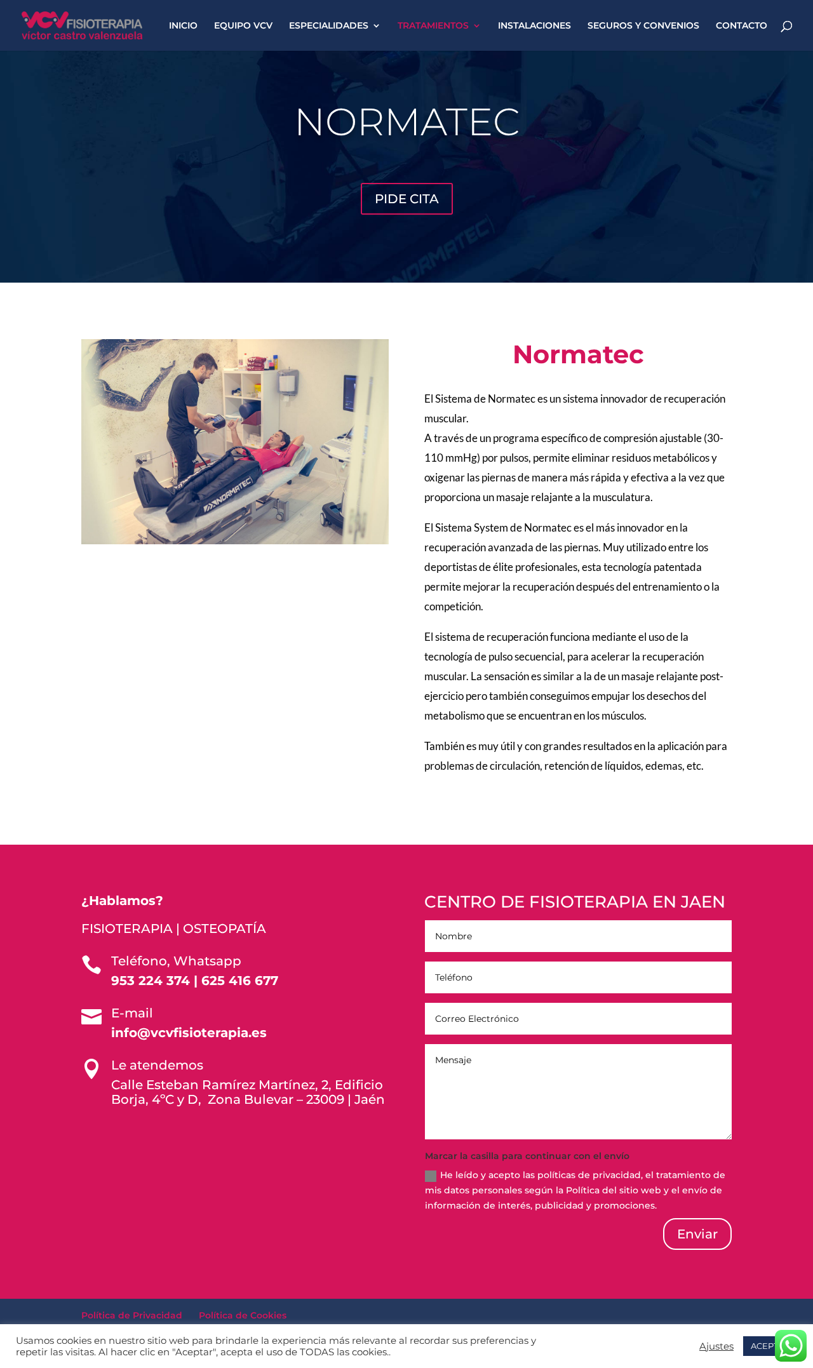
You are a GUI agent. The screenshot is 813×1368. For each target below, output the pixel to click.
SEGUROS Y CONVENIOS (643, 26)
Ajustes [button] (716, 1346)
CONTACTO (741, 26)
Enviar (697, 1234)
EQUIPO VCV (243, 26)
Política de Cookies (242, 1315)
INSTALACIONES (534, 26)
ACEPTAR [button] (770, 1346)
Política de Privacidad (131, 1315)
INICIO (183, 26)
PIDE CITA (407, 198)
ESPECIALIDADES (328, 26)
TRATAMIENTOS (433, 26)
